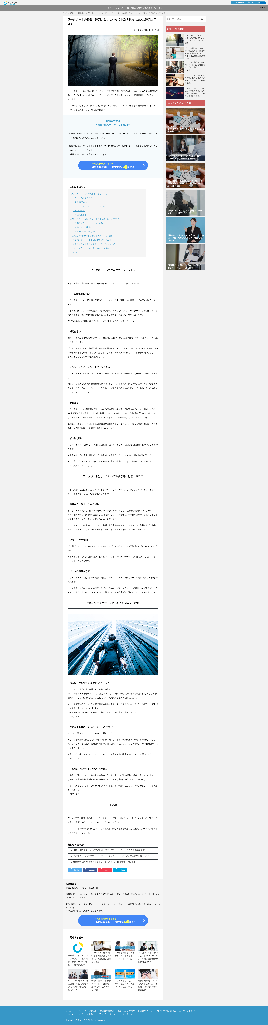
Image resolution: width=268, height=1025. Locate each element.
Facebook (92, 870)
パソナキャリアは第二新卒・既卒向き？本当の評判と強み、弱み (124, 983)
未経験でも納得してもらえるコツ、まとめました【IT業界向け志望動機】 (105, 862)
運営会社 (90, 1014)
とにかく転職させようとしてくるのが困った (94, 244)
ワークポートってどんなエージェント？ (88, 194)
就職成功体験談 (107, 1011)
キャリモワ (82, 1020)
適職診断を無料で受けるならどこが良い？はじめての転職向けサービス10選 (148, 985)
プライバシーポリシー (107, 1014)
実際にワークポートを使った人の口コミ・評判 (91, 236)
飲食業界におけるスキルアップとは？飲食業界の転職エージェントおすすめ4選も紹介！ (78, 960)
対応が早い (80, 202)
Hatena (122, 870)
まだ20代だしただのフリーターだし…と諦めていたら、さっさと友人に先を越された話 (111, 856)
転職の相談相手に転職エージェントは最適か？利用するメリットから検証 (101, 985)
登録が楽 (79, 210)
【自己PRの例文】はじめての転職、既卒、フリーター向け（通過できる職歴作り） (109, 850)
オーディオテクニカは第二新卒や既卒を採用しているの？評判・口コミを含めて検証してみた (195, 92)
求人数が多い (80, 215)
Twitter (76, 870)
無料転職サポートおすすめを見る (113, 166)
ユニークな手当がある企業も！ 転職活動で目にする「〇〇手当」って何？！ (195, 66)
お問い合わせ (126, 1014)
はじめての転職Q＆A (166, 1011)
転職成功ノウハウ (146, 1011)
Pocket (107, 870)
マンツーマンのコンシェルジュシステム (92, 206)
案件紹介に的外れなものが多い (88, 223)
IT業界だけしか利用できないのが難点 (91, 248)
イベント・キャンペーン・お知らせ (81, 1011)
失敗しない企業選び (126, 1011)
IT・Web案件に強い (83, 198)
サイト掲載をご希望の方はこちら (247, 2)
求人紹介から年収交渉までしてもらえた (92, 240)
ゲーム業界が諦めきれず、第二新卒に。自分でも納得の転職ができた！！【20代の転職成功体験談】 (195, 53)
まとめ (74, 252)
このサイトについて (74, 1014)
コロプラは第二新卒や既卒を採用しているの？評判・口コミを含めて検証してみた (195, 79)
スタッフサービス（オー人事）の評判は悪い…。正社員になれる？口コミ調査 (195, 39)
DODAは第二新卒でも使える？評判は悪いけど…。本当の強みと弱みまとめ (101, 957)
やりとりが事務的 (82, 227)
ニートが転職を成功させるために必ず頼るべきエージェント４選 (124, 955)
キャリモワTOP (69, 13)
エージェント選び (187, 1011)
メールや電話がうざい (84, 231)
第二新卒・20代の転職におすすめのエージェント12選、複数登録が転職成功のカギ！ (148, 957)
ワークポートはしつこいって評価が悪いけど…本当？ (94, 219)
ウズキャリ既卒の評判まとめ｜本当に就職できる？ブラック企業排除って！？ (78, 985)
